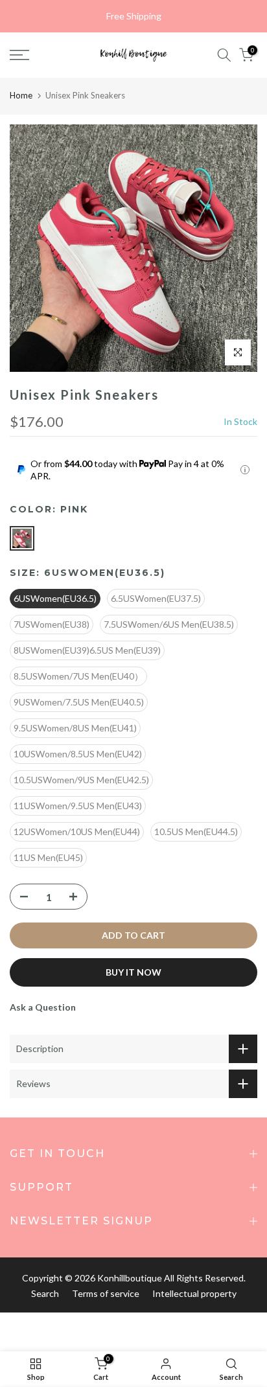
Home (21, 95)
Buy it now (133, 972)
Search (45, 1293)
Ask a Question (43, 1007)
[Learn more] (245, 469)
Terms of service (105, 1293)
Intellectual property (194, 1293)
